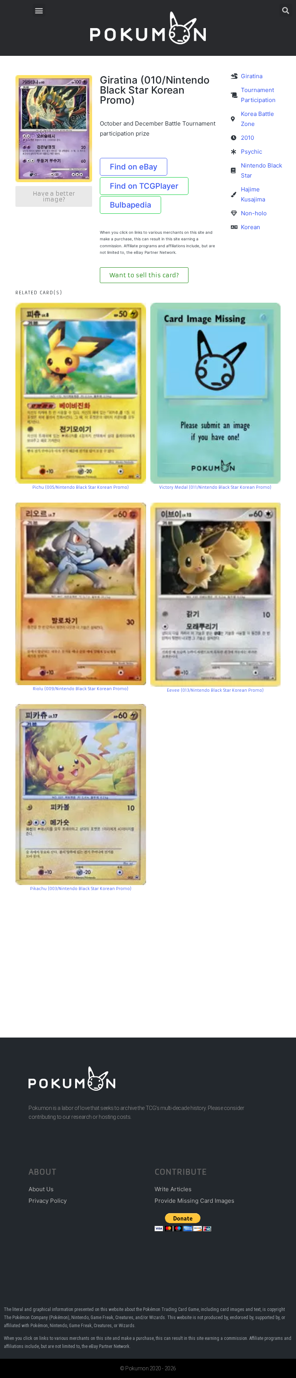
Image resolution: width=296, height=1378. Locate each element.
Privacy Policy (48, 1200)
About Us (41, 1189)
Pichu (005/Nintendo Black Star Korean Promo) (80, 487)
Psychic (251, 151)
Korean (250, 227)
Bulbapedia (130, 205)
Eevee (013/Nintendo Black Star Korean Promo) (215, 690)
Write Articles (173, 1189)
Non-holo (254, 213)
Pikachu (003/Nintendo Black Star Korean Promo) (80, 888)
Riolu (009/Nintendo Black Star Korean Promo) (80, 688)
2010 (247, 137)
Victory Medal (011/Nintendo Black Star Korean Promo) (215, 487)
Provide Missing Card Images (194, 1200)
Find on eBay (133, 166)
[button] (39, 10)
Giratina (251, 76)
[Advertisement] (148, 953)
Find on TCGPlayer (144, 186)
